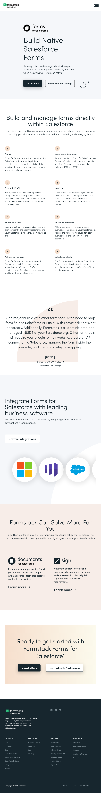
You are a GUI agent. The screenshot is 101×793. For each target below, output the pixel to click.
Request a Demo (29, 667)
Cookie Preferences (80, 754)
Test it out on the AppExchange (64, 667)
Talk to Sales (33, 83)
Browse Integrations (22, 439)
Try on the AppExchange (60, 83)
